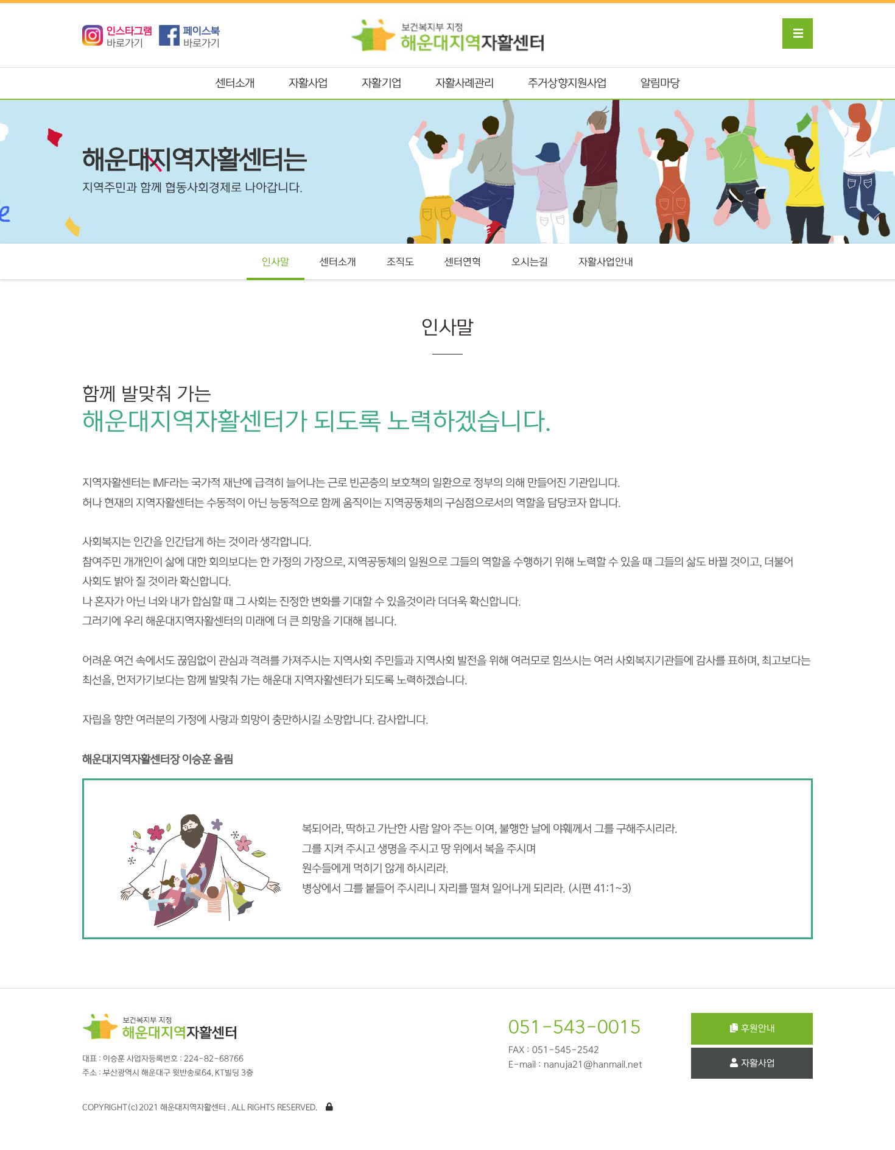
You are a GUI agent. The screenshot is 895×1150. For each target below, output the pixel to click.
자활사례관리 (464, 83)
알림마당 (660, 83)
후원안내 (758, 1028)
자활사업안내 (605, 261)
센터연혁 (462, 261)
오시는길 (529, 261)
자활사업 (308, 83)
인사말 (275, 261)
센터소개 (235, 83)
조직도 (400, 261)
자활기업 (381, 83)
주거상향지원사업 (567, 83)
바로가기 (129, 37)
